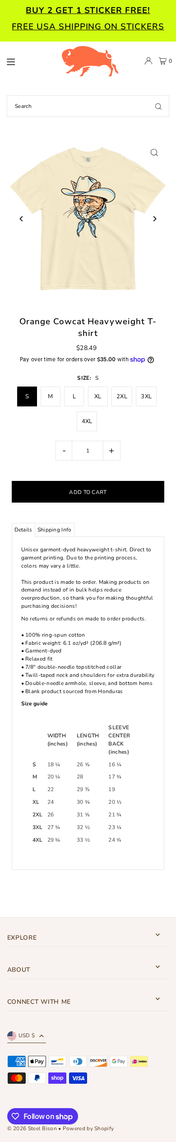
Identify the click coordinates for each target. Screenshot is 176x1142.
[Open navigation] (29, 60)
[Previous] (22, 219)
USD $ (27, 1035)
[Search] (158, 106)
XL (98, 396)
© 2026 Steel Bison (32, 1128)
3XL (146, 396)
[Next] (154, 219)
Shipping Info (54, 529)
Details (23, 529)
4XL (87, 421)
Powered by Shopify (88, 1128)
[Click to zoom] (154, 152)
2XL (121, 396)
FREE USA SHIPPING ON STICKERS (88, 27)
